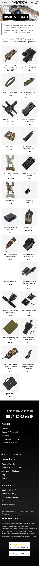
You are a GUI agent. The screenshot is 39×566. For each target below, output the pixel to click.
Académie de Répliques (11, 471)
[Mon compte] (32, 3)
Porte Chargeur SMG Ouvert (28, 93)
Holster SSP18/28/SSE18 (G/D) (28, 66)
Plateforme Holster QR (29, 312)
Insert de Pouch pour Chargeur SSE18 (28, 147)
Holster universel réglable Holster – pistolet (28, 367)
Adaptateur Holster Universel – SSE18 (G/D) (29, 284)
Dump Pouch (10, 146)
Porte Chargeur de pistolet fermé (10, 256)
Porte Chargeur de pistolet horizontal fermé (10, 367)
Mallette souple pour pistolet (10, 339)
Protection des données (11, 514)
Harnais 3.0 (10, 200)
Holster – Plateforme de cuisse (10, 120)
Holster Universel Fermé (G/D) (29, 256)
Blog (3, 474)
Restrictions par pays (10, 497)
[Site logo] (19, 2)
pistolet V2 (10, 394)
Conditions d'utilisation (25, 511)
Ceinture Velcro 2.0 (10, 92)
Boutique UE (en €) (9, 490)
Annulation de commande (11, 443)
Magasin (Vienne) (8, 504)
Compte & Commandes (11, 432)
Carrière (5, 478)
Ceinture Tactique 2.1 (10, 282)
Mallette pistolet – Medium (10, 229)
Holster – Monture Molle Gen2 (28, 120)
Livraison (5, 435)
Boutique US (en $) (9, 493)
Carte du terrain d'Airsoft (11, 467)
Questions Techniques (10, 439)
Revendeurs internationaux (12, 501)
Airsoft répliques (8, 39)
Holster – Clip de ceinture (29, 174)
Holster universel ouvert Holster (29, 339)
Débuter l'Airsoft (8, 464)
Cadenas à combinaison (29, 201)
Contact (5, 428)
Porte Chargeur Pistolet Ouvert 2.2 (10, 66)
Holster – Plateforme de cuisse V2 (10, 312)
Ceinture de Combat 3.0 (10, 174)
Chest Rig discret (29, 228)
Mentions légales (8, 511)
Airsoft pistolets (23, 39)
